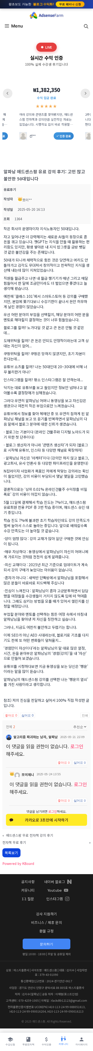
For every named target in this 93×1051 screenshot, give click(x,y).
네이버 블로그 (54, 881)
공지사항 (28, 881)
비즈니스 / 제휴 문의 (46, 922)
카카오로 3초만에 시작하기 (46, 820)
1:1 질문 (28, 898)
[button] (86, 26)
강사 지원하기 (46, 913)
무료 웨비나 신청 (70, 4)
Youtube (54, 890)
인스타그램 (54, 898)
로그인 (76, 746)
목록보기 (11, 852)
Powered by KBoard (18, 863)
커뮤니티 (28, 890)
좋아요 (11, 715)
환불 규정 (46, 930)
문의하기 (46, 944)
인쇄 (85, 715)
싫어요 (27, 715)
